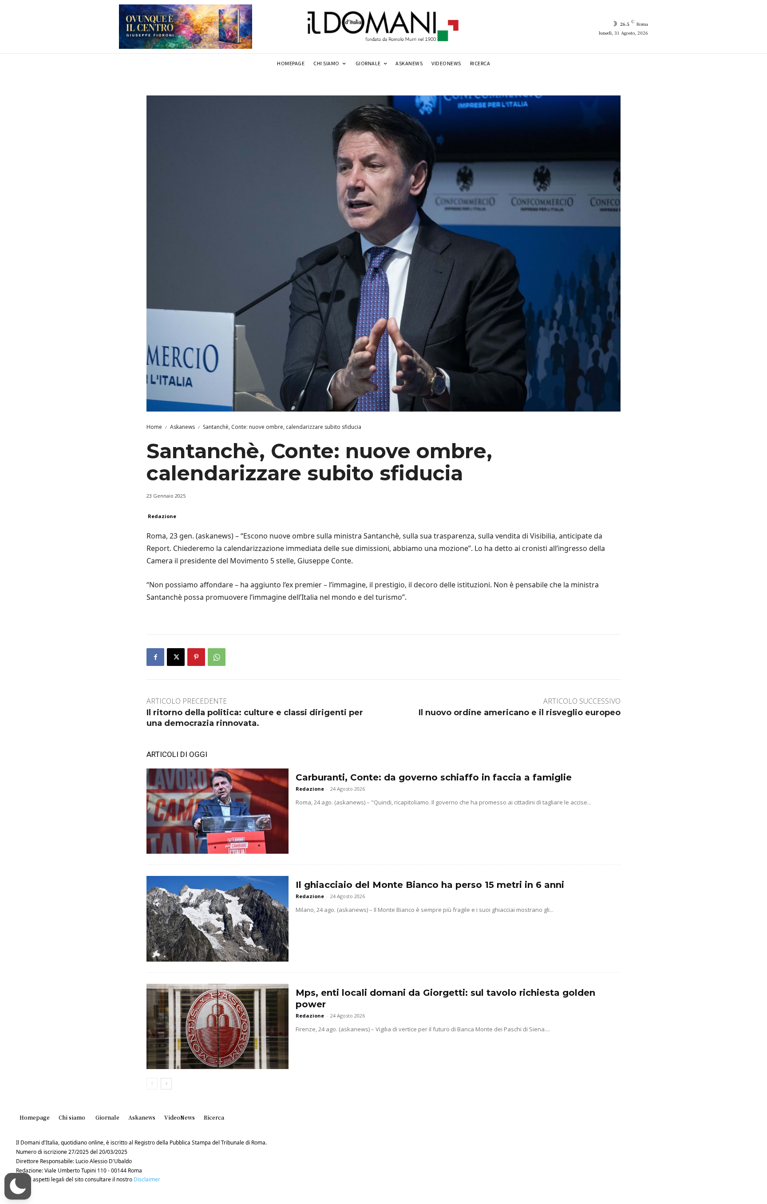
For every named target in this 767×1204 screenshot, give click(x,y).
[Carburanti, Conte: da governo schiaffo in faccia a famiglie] (217, 811)
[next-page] (166, 1083)
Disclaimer (147, 1179)
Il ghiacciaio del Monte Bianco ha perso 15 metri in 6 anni (430, 884)
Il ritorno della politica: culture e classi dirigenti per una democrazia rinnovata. (254, 718)
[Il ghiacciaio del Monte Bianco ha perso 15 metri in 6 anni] (217, 918)
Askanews (182, 427)
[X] (176, 657)
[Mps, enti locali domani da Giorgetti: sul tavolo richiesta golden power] (217, 1026)
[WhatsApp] (216, 657)
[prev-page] (152, 1083)
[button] (17, 1186)
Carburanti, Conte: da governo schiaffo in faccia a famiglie (434, 777)
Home (154, 427)
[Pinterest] (196, 657)
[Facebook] (155, 657)
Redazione (162, 516)
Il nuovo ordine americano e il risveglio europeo (520, 712)
